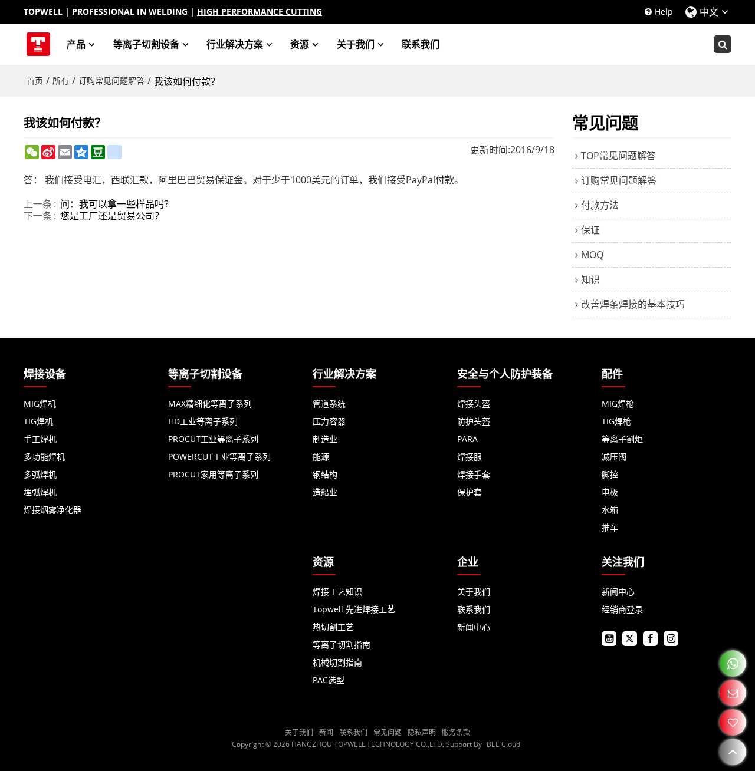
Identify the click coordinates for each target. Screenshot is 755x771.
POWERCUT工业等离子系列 (219, 456)
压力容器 (329, 421)
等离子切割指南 (341, 644)
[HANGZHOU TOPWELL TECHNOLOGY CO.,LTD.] (38, 44)
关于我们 (356, 44)
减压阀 (614, 456)
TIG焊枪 (616, 421)
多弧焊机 (40, 474)
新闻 (326, 732)
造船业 (325, 491)
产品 (76, 44)
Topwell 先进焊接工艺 (354, 609)
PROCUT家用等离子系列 (213, 474)
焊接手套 (473, 474)
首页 (35, 80)
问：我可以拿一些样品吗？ (116, 204)
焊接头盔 (473, 403)
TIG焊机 (38, 421)
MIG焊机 (40, 403)
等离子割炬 (622, 438)
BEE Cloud (503, 744)
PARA (467, 438)
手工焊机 (40, 438)
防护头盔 (473, 421)
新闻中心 (473, 626)
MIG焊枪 (618, 403)
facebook (650, 638)
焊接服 (469, 456)
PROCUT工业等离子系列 (213, 438)
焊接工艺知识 (337, 591)
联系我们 (420, 44)
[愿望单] (733, 722)
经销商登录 (622, 609)
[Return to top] (733, 752)
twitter (629, 638)
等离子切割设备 (146, 44)
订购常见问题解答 (111, 80)
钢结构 (325, 474)
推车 (610, 527)
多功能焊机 (44, 456)
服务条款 (456, 732)
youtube (609, 638)
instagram (671, 638)
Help (664, 11)
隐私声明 (422, 732)
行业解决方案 (234, 44)
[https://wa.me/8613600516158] (733, 663)
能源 (321, 456)
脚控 (610, 474)
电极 (610, 491)
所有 (60, 80)
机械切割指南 (337, 662)
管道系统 (329, 403)
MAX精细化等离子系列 (210, 403)
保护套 (469, 491)
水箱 (610, 509)
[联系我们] (733, 693)
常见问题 (387, 732)
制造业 (325, 438)
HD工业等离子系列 (203, 421)
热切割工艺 (333, 626)
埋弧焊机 (40, 491)
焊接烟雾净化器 (52, 509)
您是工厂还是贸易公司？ (112, 216)
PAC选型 (328, 680)
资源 (299, 44)
